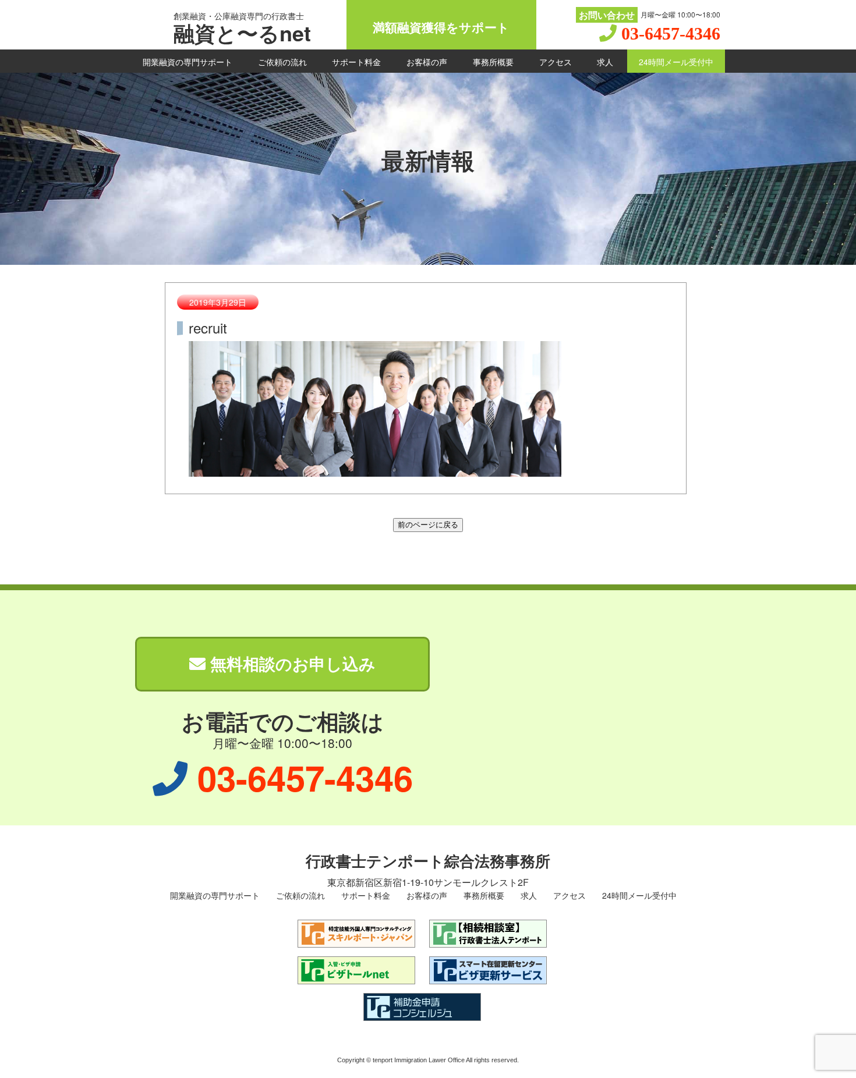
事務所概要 (493, 62)
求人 (605, 62)
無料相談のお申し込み (291, 663)
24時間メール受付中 (676, 62)
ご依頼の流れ (282, 62)
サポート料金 (356, 62)
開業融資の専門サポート (187, 62)
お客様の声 (426, 62)
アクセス (555, 62)
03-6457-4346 (670, 33)
